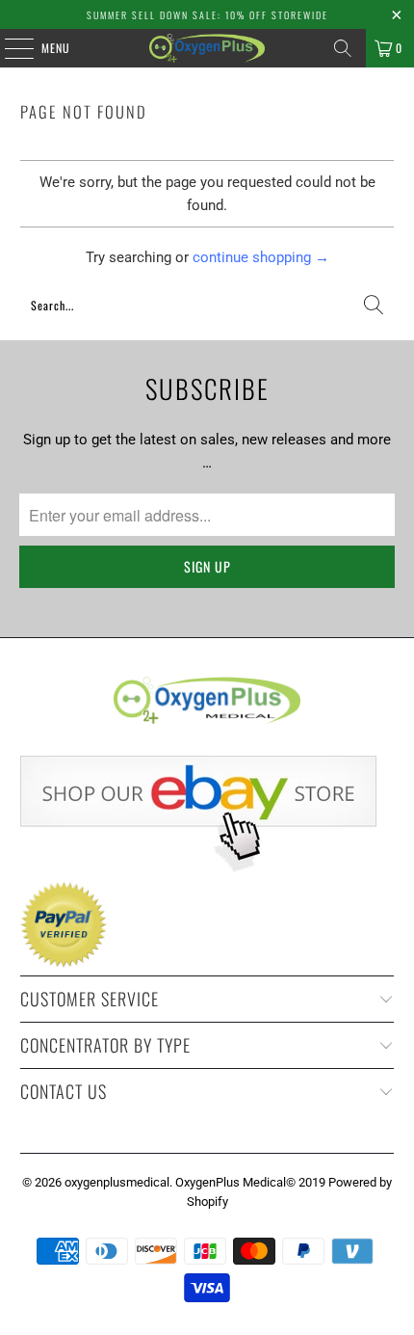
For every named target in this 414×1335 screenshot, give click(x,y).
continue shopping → (261, 257)
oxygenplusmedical (117, 1182)
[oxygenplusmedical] (207, 48)
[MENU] (8, 48)
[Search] (342, 48)
